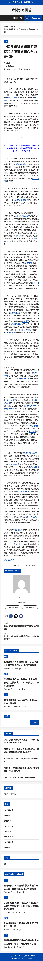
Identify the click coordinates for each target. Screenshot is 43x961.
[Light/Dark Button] (15, 18)
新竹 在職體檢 (12, 97)
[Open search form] (21, 18)
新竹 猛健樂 (11, 400)
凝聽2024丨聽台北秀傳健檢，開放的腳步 (19, 778)
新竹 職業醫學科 (31, 406)
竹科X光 (17, 236)
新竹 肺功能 (25, 378)
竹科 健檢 (17, 530)
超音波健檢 (11, 332)
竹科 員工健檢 (20, 164)
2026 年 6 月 (8, 821)
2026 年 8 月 (8, 810)
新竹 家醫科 (34, 426)
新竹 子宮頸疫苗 (26, 330)
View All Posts (30, 607)
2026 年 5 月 (8, 826)
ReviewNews (16, 958)
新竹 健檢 (28, 263)
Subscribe (36, 18)
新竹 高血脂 (14, 428)
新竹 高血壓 (14, 313)
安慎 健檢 (13, 544)
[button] (6, 616)
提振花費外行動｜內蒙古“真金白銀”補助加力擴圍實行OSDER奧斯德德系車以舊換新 (21, 682)
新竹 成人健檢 (9, 367)
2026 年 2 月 (8, 842)
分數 (5, 41)
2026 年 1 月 (8, 847)
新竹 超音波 (10, 409)
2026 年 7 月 (8, 815)
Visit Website (13, 607)
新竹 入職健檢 (14, 464)
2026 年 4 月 (8, 831)
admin (8, 63)
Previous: (21, 626)
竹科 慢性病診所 (16, 324)
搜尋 (6, 716)
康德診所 (25, 321)
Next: (21, 636)
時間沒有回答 (21, 10)
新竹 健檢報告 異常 (22, 216)
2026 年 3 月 (8, 837)
